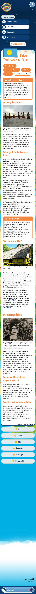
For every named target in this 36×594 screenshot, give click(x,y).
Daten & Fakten (11, 22)
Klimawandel (19, 461)
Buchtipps (19, 454)
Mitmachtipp (10, 32)
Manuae (7, 131)
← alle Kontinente (8, 17)
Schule (26, 70)
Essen (8, 74)
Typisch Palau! (10, 66)
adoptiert (12, 298)
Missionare (7, 306)
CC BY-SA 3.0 (12, 131)
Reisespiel (19, 448)
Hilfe (19, 442)
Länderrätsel (10, 37)
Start (19, 429)
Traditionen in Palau (23, 74)
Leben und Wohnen (12, 70)
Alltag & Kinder (11, 27)
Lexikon (19, 435)
